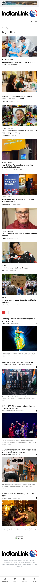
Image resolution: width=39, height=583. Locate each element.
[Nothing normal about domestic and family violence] (19, 284)
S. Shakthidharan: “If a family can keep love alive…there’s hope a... (19, 451)
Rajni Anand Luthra (6, 498)
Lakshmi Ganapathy (6, 454)
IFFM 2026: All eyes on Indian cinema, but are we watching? (18, 407)
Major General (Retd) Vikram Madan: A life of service (19, 235)
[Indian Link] (19, 14)
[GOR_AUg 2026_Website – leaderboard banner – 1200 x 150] (19, 3)
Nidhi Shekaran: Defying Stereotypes (16, 268)
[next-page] (10, 312)
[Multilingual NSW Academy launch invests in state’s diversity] (19, 184)
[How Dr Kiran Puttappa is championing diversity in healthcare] (19, 149)
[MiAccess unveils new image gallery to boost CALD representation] (19, 81)
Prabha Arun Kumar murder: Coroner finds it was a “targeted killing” (19, 132)
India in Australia (7, 128)
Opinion (4, 297)
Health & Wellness (7, 59)
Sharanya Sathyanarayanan (8, 410)
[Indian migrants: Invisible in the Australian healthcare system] (19, 46)
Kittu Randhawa (6, 305)
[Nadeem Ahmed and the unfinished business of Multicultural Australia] (19, 382)
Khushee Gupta (6, 135)
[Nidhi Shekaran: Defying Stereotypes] (19, 252)
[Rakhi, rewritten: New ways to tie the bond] (19, 513)
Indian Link (5, 101)
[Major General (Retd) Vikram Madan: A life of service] (19, 218)
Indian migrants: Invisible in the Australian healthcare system (19, 63)
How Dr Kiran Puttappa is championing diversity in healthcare (17, 166)
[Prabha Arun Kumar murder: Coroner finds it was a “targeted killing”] (19, 115)
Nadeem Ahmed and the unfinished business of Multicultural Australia (17, 363)
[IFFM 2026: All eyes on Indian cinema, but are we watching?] (19, 425)
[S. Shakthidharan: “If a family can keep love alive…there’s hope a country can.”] (19, 469)
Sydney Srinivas (5, 323)
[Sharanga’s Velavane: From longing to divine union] (19, 338)
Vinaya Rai (5, 238)
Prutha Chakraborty (7, 67)
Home (3, 28)
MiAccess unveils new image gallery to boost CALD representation (17, 97)
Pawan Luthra (5, 367)
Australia (5, 94)
